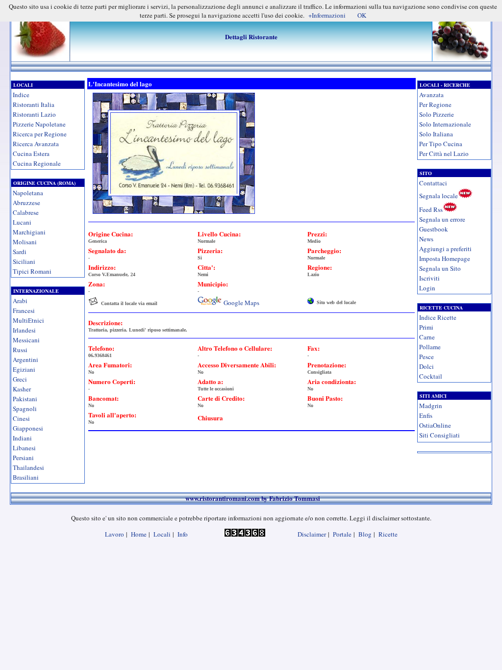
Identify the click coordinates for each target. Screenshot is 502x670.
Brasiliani (26, 477)
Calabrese (26, 212)
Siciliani (24, 261)
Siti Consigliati (439, 435)
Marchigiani (29, 232)
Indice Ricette (437, 317)
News (426, 238)
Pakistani (25, 398)
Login (427, 287)
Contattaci (433, 183)
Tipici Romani (32, 271)
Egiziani (24, 369)
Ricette (388, 534)
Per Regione (435, 104)
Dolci (426, 366)
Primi (426, 327)
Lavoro (114, 534)
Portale (342, 534)
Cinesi (21, 418)
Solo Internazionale (445, 124)
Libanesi (24, 447)
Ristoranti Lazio (34, 114)
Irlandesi (24, 330)
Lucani (22, 222)
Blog (365, 534)
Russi (20, 349)
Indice (21, 94)
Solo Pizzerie (436, 114)
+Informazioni (327, 15)
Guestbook (433, 229)
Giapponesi (28, 428)
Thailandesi (28, 467)
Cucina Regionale (37, 163)
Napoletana (28, 192)
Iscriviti (429, 278)
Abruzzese (26, 202)
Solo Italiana (436, 133)
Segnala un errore (442, 219)
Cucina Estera (31, 153)
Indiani (22, 438)
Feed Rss (431, 209)
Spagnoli (25, 408)
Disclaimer (312, 534)
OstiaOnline (435, 425)
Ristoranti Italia (33, 104)
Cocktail (430, 376)
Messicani (26, 339)
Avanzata (431, 94)
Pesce (426, 356)
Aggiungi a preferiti (445, 248)
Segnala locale (438, 195)
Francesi (24, 310)
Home (139, 534)
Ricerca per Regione (40, 133)
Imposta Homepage (444, 258)
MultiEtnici (28, 320)
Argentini (25, 359)
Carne (427, 337)
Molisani (25, 241)
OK (361, 15)
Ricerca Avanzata (36, 143)
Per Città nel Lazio (444, 153)
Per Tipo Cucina (440, 143)
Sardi (19, 251)
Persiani (23, 457)
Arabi (20, 300)
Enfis (425, 415)
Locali (162, 534)
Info (182, 534)
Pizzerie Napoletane (39, 124)
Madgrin (430, 405)
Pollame (430, 346)
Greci (20, 379)
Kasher (22, 389)
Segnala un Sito (440, 268)
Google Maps (241, 302)
